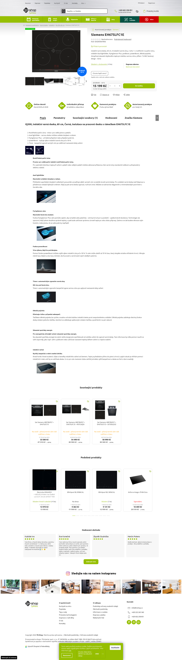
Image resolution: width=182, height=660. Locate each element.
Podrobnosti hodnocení (122, 39)
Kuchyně (57, 3)
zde (70, 651)
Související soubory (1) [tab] (85, 117)
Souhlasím (115, 648)
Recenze (28, 3)
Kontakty (74, 3)
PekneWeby (45, 646)
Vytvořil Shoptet (33, 646)
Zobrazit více (91, 562)
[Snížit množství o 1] (110, 85)
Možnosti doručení (132, 65)
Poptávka (47, 3)
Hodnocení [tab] (111, 117)
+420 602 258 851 (125, 10)
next (155, 491)
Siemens (116, 30)
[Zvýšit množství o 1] (119, 85)
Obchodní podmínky (100, 609)
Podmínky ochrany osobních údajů (105, 606)
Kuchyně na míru (65, 606)
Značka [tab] (133, 117)
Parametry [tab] (59, 117)
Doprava (37, 3)
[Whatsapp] (138, 622)
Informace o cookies (100, 612)
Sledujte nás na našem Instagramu (93, 573)
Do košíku (139, 86)
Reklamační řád (98, 618)
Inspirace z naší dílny (66, 618)
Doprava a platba (99, 615)
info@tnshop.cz (137, 608)
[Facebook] (129, 622)
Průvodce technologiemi (68, 615)
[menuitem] (33, 19)
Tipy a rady (63, 612)
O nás (66, 3)
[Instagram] (134, 622)
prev (26, 491)
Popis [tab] (43, 117)
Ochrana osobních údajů (89, 635)
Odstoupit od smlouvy (9, 657)
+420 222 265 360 (138, 612)
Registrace (151, 3)
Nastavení (67, 655)
